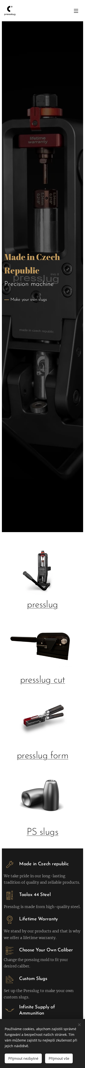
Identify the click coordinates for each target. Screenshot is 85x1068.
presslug (42, 605)
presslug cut (42, 680)
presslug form (42, 756)
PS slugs (42, 832)
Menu (76, 10)
